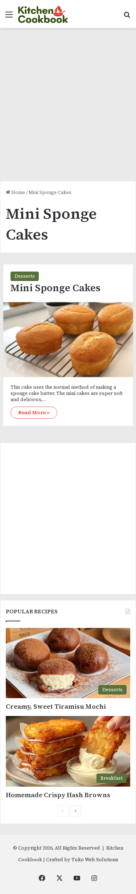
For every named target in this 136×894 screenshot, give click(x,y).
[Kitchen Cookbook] (43, 14)
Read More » (34, 412)
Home (17, 192)
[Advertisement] (68, 107)
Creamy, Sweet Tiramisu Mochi (56, 706)
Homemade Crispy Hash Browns (58, 794)
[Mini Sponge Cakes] (68, 339)
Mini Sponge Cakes (55, 287)
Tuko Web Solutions (94, 860)
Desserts (25, 276)
